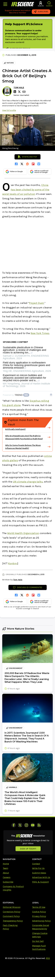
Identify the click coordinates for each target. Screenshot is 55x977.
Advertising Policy (41, 920)
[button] (49, 3)
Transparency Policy (13, 920)
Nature (10, 63)
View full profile (9, 110)
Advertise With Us (41, 877)
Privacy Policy (39, 916)
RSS (48, 958)
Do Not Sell (38, 941)
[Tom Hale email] (24, 92)
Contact (36, 863)
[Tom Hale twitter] (19, 92)
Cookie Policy (39, 911)
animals (13, 787)
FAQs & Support (40, 881)
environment (15, 668)
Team (5, 868)
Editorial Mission (11, 907)
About (6, 872)
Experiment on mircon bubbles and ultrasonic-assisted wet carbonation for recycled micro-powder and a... (24, 378)
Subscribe (8, 881)
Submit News (39, 872)
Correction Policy (11, 911)
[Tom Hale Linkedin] (15, 91)
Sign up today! (28, 848)
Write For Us (38, 868)
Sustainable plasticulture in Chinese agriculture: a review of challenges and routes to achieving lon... (24, 350)
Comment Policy (11, 916)
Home (6, 863)
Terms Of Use (38, 907)
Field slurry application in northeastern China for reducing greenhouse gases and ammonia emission (26, 365)
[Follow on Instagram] (26, 825)
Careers (6, 877)
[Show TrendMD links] (51, 394)
